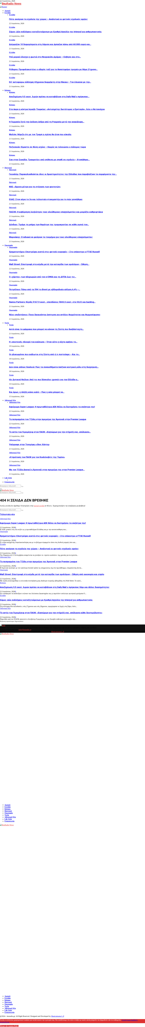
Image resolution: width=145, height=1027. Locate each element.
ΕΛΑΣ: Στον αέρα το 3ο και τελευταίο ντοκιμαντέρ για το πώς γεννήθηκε (45, 199)
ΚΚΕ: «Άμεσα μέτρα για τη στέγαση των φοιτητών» (35, 187)
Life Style (8, 478)
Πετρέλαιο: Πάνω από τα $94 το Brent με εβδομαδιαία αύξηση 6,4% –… (44, 289)
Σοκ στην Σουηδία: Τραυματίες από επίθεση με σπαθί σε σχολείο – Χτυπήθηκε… (49, 159)
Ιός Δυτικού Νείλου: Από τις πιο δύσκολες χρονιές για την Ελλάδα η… (44, 379)
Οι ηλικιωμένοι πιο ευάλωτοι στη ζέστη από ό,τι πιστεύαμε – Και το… (44, 354)
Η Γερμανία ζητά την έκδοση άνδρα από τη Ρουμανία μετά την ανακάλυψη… (46, 122)
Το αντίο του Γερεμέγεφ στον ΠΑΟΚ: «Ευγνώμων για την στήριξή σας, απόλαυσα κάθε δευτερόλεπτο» (51, 613)
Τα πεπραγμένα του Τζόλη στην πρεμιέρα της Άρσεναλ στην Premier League (47, 419)
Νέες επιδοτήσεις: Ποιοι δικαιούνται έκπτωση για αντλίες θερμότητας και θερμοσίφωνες (54, 314)
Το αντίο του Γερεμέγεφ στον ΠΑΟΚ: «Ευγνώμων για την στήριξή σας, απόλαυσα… (50, 432)
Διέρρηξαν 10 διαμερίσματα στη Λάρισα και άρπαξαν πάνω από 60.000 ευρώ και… (50, 44)
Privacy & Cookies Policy (9, 1026)
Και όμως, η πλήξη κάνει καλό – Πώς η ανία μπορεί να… (36, 392)
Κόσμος (8, 90)
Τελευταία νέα (7, 514)
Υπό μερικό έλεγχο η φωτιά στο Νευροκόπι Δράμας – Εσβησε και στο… (45, 57)
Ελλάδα (8, 13)
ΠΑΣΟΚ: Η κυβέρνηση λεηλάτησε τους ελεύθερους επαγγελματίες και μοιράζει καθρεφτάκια (56, 212)
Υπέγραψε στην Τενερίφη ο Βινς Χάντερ (29, 444)
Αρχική (7, 11)
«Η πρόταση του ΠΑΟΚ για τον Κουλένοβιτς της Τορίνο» (37, 457)
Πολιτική (8, 168)
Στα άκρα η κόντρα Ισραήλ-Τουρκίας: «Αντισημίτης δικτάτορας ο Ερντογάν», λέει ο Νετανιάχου (57, 109)
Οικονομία (9, 245)
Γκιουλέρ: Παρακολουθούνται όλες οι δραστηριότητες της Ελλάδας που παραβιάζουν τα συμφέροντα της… (63, 174)
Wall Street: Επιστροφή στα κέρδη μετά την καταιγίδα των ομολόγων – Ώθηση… (49, 264)
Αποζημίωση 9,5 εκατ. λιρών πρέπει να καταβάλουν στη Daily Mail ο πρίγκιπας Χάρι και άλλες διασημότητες (54, 587)
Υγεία (7, 323)
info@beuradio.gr (25, 630)
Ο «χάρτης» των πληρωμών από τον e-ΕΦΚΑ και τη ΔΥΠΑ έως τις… (42, 277)
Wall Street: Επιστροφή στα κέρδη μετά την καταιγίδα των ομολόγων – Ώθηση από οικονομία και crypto (52, 574)
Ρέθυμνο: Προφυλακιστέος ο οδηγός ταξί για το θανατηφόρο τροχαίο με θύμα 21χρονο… (53, 69)
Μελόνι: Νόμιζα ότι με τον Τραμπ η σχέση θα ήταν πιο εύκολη (40, 134)
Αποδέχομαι (126, 1020)
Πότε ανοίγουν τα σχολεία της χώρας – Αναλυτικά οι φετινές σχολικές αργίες (48, 19)
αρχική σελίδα (39, 506)
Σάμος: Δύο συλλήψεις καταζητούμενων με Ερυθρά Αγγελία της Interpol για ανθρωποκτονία (55, 31)
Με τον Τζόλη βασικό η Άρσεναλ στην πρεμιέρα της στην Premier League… (47, 469)
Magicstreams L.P (57, 632)
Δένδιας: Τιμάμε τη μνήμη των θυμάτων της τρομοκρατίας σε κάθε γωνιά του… (49, 224)
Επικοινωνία (9, 482)
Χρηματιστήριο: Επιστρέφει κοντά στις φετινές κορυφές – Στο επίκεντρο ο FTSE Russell (54, 252)
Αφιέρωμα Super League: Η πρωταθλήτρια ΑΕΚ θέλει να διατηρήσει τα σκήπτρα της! (52, 407)
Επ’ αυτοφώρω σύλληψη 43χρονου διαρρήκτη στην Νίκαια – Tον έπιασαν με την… (50, 82)
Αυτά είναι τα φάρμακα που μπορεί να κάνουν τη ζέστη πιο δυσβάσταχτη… (46, 329)
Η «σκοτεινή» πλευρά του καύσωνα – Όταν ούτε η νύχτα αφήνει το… (43, 342)
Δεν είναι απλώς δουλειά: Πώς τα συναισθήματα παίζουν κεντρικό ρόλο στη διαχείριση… (54, 367)
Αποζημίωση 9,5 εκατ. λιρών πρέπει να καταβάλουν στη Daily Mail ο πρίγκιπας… (49, 96)
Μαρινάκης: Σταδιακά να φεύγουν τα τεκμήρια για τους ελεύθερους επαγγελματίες (51, 237)
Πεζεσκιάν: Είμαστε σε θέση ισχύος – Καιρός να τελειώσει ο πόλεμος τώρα (47, 147)
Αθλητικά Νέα (10, 400)
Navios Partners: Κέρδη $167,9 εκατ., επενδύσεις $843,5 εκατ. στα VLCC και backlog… (52, 302)
